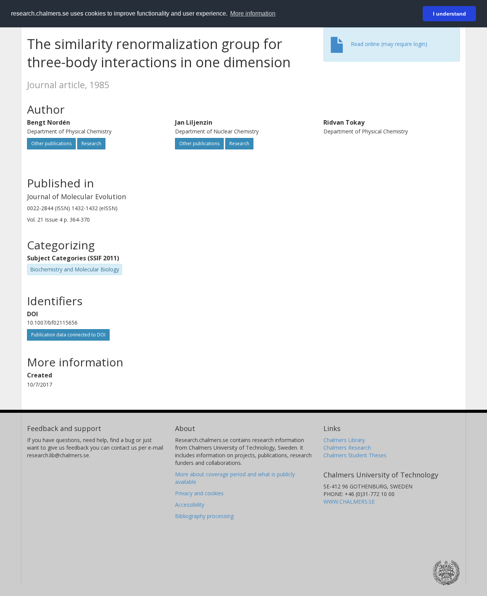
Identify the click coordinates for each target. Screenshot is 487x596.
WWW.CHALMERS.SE (349, 501)
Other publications (51, 143)
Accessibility (189, 504)
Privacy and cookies (199, 493)
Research (91, 143)
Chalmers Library (344, 440)
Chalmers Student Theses (355, 455)
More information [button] (252, 13)
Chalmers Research (347, 447)
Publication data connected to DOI (68, 334)
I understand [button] (449, 14)
